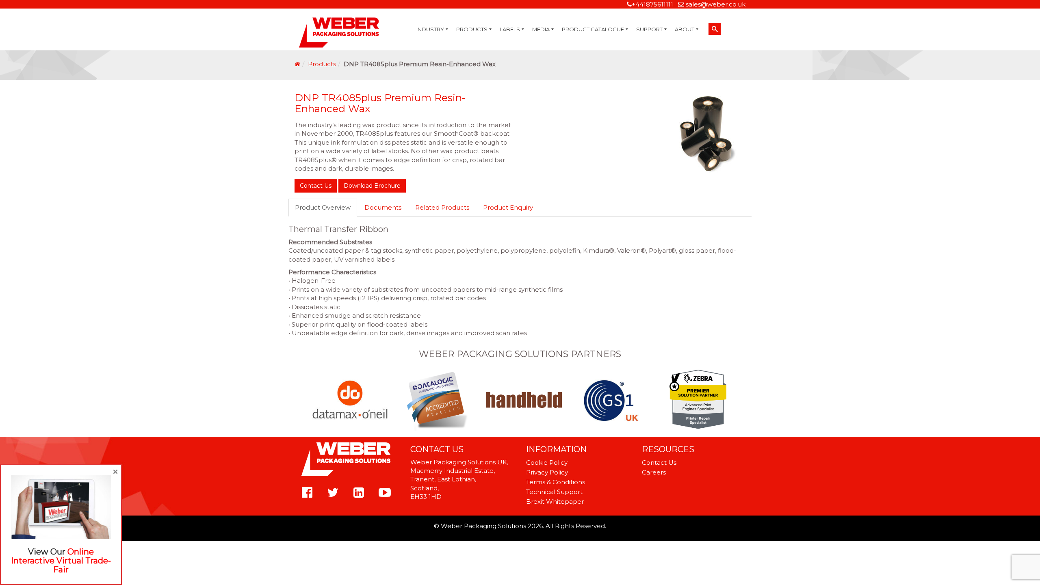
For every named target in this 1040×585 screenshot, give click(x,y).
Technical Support (554, 492)
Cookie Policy (547, 462)
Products (322, 64)
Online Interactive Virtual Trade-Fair (61, 560)
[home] (297, 64)
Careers (654, 472)
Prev (316, 400)
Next (723, 400)
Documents (382, 207)
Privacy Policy (547, 472)
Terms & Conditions (555, 482)
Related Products (442, 207)
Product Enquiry (508, 207)
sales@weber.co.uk (715, 4)
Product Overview (323, 207)
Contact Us (316, 185)
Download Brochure (372, 185)
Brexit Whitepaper (555, 501)
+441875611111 (652, 4)
